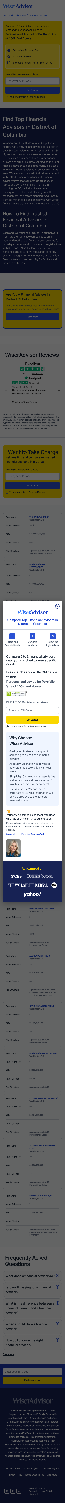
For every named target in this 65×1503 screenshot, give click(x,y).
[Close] (57, 606)
